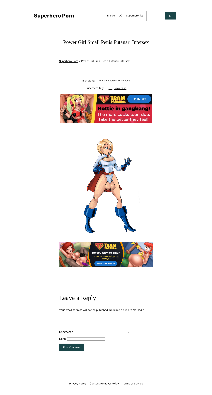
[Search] (170, 16)
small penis (124, 80)
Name (62, 338)
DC (110, 88)
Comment (66, 331)
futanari (103, 80)
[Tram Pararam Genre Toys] (106, 265)
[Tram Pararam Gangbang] (106, 121)
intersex (112, 80)
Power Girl (120, 88)
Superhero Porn (68, 61)
